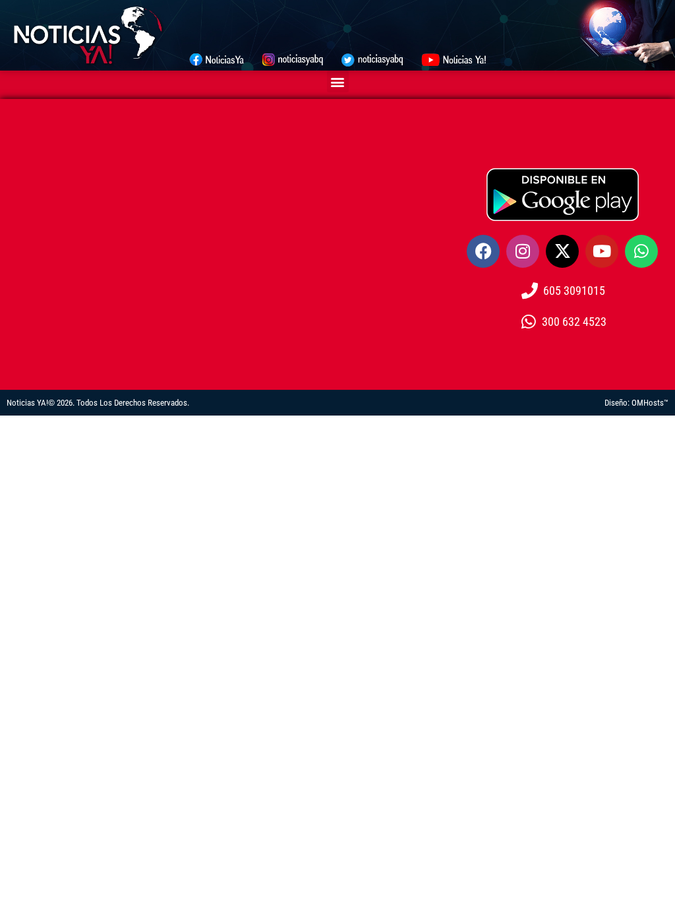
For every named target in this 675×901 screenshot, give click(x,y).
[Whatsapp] (641, 251)
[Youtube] (601, 251)
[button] (338, 81)
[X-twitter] (562, 251)
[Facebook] (483, 251)
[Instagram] (522, 251)
